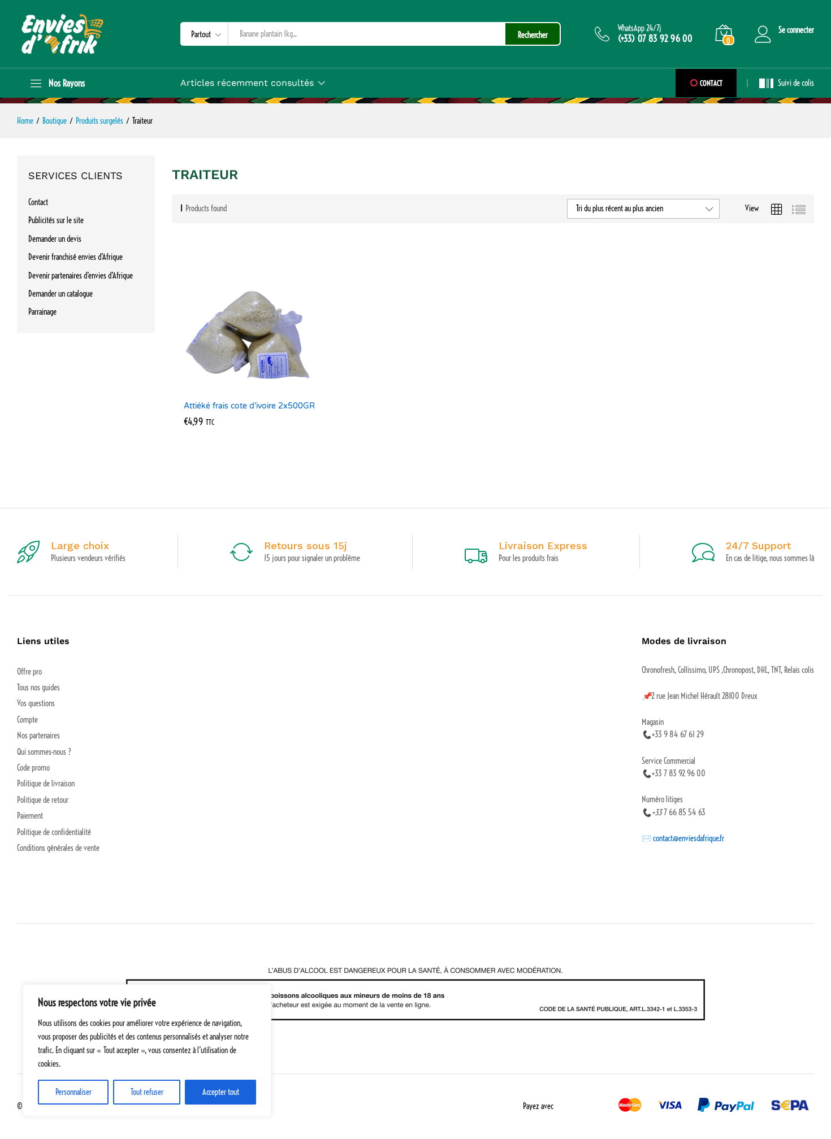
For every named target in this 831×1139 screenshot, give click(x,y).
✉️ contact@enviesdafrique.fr (683, 838)
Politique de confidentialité (54, 832)
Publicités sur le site (56, 220)
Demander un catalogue (60, 294)
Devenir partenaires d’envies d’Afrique (80, 276)
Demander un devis (54, 239)
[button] (239, 387)
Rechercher (533, 35)
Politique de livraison (46, 784)
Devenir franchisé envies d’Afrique (75, 257)
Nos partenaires (38, 736)
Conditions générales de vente (58, 848)
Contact (38, 202)
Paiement (30, 816)
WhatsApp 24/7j (639, 28)
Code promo (33, 768)
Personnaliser (73, 1092)
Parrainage (42, 312)
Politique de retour (42, 800)
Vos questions (36, 703)
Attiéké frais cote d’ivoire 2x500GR (249, 406)
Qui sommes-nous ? (44, 752)
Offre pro (29, 672)
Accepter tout (220, 1092)
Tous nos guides (38, 687)
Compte (27, 720)
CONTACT (710, 83)
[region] (147, 1050)
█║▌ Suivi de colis (786, 83)
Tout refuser (147, 1092)
